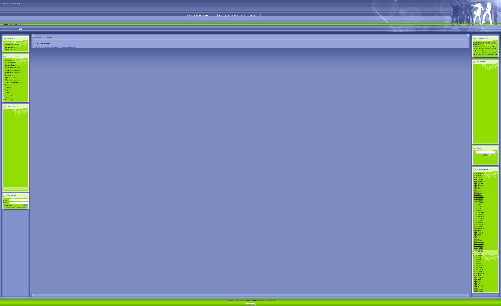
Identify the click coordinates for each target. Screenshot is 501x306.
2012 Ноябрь (478, 220)
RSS (20, 29)
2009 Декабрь (478, 181)
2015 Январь (478, 226)
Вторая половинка (486, 54)
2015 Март (477, 230)
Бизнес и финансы (11, 62)
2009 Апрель (478, 173)
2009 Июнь (478, 177)
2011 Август (478, 210)
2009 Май (477, 175)
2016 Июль (478, 261)
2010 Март (477, 187)
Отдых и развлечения (12, 82)
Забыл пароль (11, 207)
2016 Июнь (478, 259)
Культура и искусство (12, 67)
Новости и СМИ (10, 77)
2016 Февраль (479, 251)
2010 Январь (478, 183)
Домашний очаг (10, 65)
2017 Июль (478, 283)
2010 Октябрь (479, 197)
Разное (7, 87)
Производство (9, 85)
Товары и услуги (10, 95)
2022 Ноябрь (478, 289)
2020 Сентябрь (479, 287)
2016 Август (478, 263)
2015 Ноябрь (478, 246)
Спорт (7, 90)
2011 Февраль (479, 202)
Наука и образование (12, 72)
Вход (19, 24)
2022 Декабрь (478, 291)
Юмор (7, 97)
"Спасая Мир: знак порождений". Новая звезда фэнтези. (57, 47)
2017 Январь (478, 271)
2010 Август (478, 195)
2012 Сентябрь (479, 218)
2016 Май (477, 257)
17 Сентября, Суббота (42, 43)
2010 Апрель (478, 189)
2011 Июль (477, 208)
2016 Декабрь (478, 269)
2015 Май (477, 234)
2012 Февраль (479, 216)
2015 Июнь (478, 236)
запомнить (9, 205)
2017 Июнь (478, 281)
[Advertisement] (15, 149)
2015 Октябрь (479, 244)
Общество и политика (12, 80)
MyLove (490, 48)
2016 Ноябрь (478, 267)
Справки (7, 92)
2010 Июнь (478, 193)
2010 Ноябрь (478, 199)
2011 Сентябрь (479, 212)
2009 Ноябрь (478, 179)
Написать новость (233, 300)
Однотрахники (269, 300)
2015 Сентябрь (479, 242)
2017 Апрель (478, 277)
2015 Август (478, 240)
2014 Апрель (478, 222)
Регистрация (13, 24)
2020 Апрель (478, 285)
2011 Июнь (477, 206)
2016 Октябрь (479, 265)
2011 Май (477, 204)
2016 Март (477, 253)
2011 (42, 37)
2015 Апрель (478, 232)
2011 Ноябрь (478, 214)
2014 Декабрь (478, 224)
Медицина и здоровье (12, 70)
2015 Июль (478, 238)
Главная (5, 24)
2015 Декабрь (478, 248)
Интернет (8, 100)
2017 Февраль (479, 273)
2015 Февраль (479, 228)
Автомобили (9, 60)
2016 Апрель (478, 255)
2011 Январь (478, 200)
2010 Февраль (479, 185)
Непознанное (9, 75)
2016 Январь (478, 249)
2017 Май (477, 279)
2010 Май (477, 191)
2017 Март (477, 275)
